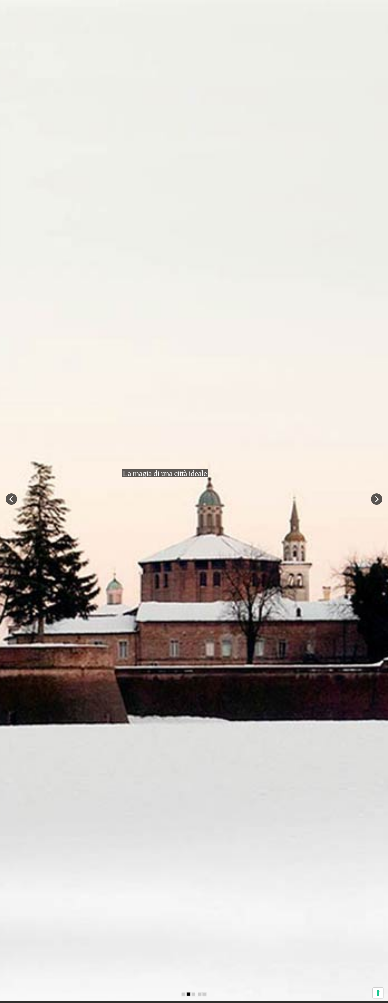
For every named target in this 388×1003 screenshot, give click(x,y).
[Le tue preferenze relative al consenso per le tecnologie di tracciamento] (378, 993)
